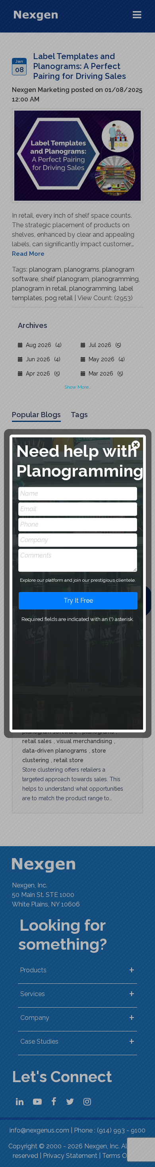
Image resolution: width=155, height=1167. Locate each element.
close (136, 445)
